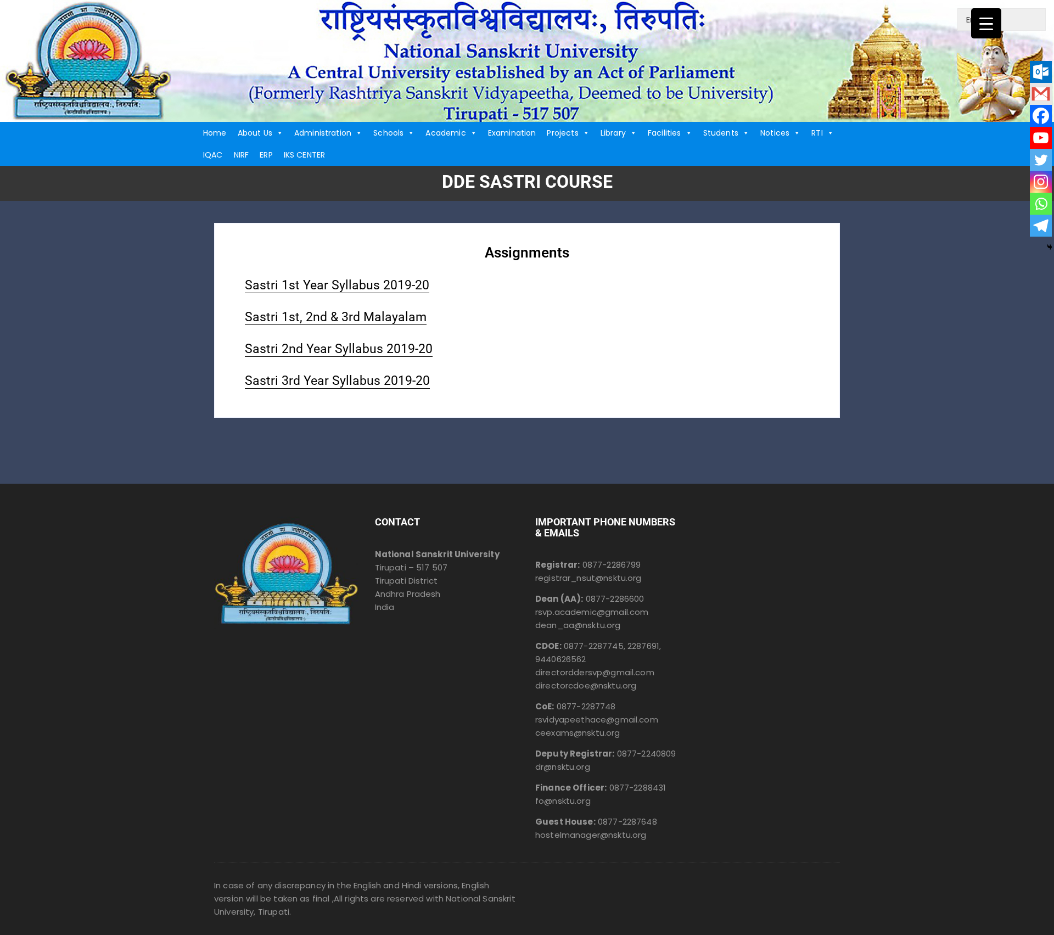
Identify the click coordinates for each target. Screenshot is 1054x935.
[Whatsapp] (1041, 204)
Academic (445, 132)
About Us (255, 132)
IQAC (213, 154)
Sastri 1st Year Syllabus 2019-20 (337, 285)
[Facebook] (1041, 116)
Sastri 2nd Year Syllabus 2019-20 (339, 348)
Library (613, 132)
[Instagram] (1041, 182)
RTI (816, 132)
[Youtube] (1041, 138)
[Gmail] (1041, 94)
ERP (266, 154)
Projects (562, 132)
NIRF (241, 154)
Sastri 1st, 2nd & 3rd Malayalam (336, 317)
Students (720, 132)
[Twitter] (1041, 160)
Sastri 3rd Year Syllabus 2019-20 (337, 380)
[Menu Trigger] (986, 23)
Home (215, 132)
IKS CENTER (305, 154)
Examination (512, 132)
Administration (322, 132)
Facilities (664, 132)
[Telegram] (1041, 226)
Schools (388, 132)
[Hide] (1049, 247)
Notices (774, 132)
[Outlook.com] (1041, 72)
